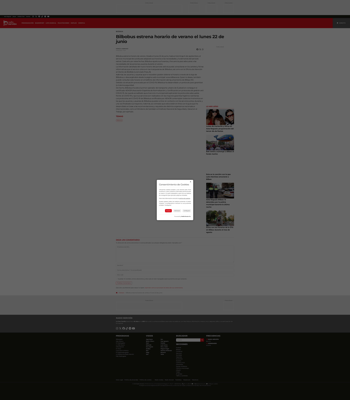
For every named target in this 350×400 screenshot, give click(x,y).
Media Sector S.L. (186, 216)
